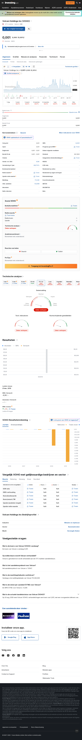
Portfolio (45, 674)
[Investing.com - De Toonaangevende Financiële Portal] (11, 3)
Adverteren (5, 670)
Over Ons (5, 666)
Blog (44, 666)
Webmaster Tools (48, 678)
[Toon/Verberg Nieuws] (34, 67)
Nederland (30, 8)
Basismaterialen (74, 527)
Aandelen (5, 8)
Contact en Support (8, 674)
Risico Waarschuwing (37, 727)
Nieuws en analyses (29, 57)
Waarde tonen (73, 112)
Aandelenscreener (17, 8)
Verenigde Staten (73, 531)
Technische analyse (12, 276)
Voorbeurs (39, 8)
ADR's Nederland (70, 8)
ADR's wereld (57, 8)
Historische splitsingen (35, 62)
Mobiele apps (47, 670)
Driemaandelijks (16, 425)
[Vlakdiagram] (8, 67)
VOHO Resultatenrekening (15, 420)
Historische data (21, 62)
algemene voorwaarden (9, 727)
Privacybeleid (24, 727)
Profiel (12, 62)
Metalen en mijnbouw (72, 523)
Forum (62, 57)
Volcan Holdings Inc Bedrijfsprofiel (19, 514)
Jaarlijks (5, 425)
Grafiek (16, 57)
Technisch (53, 57)
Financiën (43, 57)
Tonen (31, 488)
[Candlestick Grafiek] (4, 67)
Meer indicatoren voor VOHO (69, 133)
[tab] (6, 283)
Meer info (41, 46)
